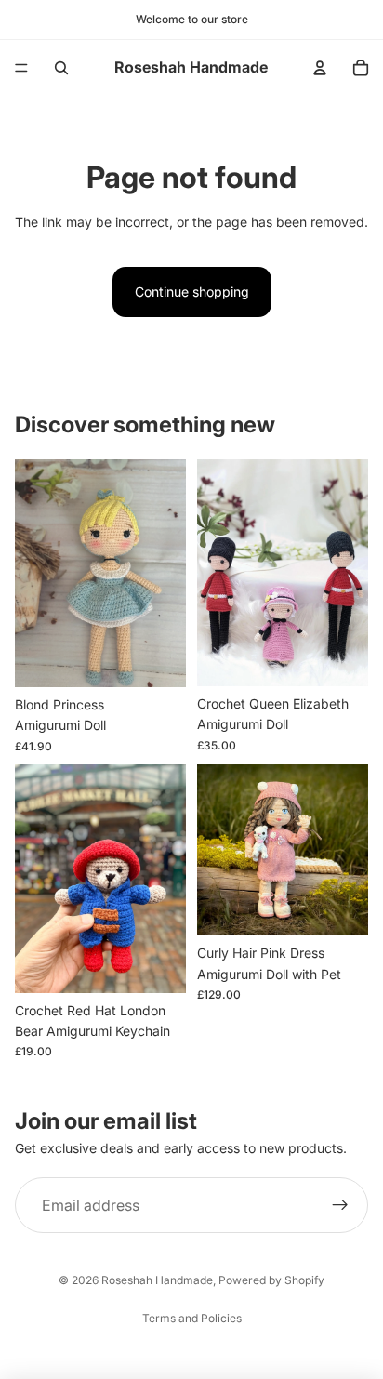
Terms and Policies (192, 1318)
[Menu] (21, 67)
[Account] (319, 67)
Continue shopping (192, 291)
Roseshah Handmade (157, 1280)
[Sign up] (340, 1205)
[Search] (61, 67)
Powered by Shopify (271, 1280)
